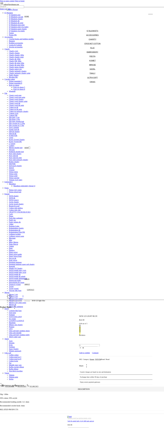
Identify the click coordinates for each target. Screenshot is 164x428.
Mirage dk (12, 305)
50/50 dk (27, 301)
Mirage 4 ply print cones (17, 303)
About (27, 284)
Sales (26, 279)
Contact (30, 290)
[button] (84, 353)
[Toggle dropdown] (29, 148)
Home (26, 16)
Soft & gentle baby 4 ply (82, 418)
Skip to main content (7, 1)
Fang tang (12, 313)
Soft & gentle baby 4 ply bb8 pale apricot (81, 421)
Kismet (20, 301)
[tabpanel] (82, 400)
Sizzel (6, 309)
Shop (26, 148)
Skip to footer (20, 1)
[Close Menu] (150, 14)
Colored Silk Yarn (15, 311)
